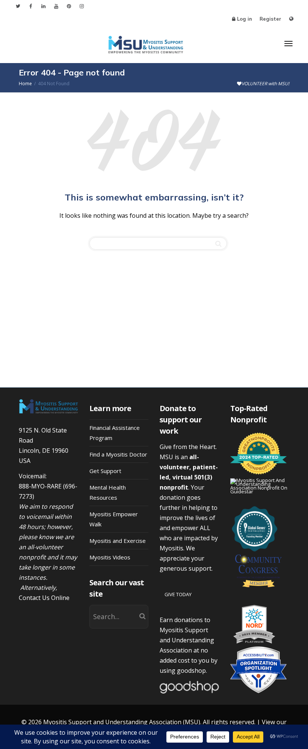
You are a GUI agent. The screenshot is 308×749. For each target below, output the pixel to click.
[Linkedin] (43, 6)
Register (270, 19)
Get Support (105, 471)
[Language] (291, 19)
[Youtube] (56, 6)
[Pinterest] (69, 6)
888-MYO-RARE (40, 486)
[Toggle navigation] (288, 43)
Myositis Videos (109, 557)
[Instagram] (81, 6)
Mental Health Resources (107, 492)
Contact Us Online (44, 598)
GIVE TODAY (178, 594)
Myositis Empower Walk (113, 519)
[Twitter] (18, 6)
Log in (244, 19)
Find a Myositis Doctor (118, 454)
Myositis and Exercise (117, 540)
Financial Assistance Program (114, 433)
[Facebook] (30, 6)
